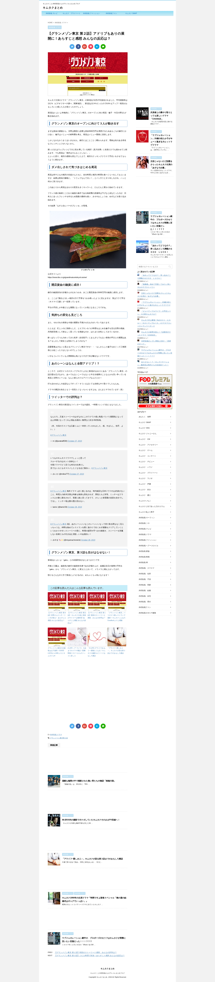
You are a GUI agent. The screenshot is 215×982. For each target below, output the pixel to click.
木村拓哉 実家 (145, 585)
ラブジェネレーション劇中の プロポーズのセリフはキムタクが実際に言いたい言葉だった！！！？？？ (161, 222)
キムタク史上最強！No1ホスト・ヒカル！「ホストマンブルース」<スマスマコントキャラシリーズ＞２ (154, 323)
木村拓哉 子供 (145, 579)
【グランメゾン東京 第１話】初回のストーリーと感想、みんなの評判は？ (97, 615)
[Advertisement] (87, 683)
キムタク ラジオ (146, 478)
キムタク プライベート (71, 13)
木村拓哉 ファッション (91, 13)
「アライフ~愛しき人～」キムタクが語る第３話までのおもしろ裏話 (116, 650)
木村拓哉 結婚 (145, 590)
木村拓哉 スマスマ (146, 568)
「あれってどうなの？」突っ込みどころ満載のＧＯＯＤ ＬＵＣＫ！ (161, 248)
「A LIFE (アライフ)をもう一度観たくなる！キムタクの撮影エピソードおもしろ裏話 (96, 652)
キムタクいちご (145, 501)
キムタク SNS (144, 428)
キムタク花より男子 (146, 512)
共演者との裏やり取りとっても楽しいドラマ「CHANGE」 (161, 115)
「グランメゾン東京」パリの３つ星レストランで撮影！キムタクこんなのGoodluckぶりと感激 (116, 616)
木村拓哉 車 (143, 562)
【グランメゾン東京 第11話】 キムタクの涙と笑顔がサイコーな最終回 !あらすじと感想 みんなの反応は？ (77, 618)
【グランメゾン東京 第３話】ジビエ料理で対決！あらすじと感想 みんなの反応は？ (90, 955)
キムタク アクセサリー (148, 445)
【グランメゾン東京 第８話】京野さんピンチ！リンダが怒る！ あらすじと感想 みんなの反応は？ (57, 616)
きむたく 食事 (145, 417)
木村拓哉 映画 (144, 557)
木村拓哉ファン (111, 13)
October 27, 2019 (75, 441)
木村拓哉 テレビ (51, 13)
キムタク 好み (145, 490)
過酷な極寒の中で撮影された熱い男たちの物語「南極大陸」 (89, 781)
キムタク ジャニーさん (148, 434)
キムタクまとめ (53, 7)
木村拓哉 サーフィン (147, 518)
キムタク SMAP (131, 13)
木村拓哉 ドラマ (56, 735)
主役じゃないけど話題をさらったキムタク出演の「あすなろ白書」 (161, 164)
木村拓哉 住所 (145, 574)
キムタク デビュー (146, 462)
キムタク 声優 (145, 484)
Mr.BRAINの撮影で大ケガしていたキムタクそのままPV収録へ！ (91, 820)
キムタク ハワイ (146, 467)
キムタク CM (144, 439)
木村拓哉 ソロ (144, 523)
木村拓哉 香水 (145, 602)
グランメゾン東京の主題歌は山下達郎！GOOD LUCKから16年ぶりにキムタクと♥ (57, 652)
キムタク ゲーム (146, 450)
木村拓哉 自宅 (145, 596)
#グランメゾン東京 (58, 435)
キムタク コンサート (147, 456)
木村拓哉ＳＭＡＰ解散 (147, 613)
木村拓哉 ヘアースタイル (148, 546)
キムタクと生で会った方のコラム (152, 506)
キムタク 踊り (145, 495)
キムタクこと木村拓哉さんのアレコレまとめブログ (107, 973)
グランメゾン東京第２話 (59, 738)
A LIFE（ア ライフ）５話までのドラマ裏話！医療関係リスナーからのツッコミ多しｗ (77, 652)
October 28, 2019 (75, 507)
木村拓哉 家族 (144, 551)
